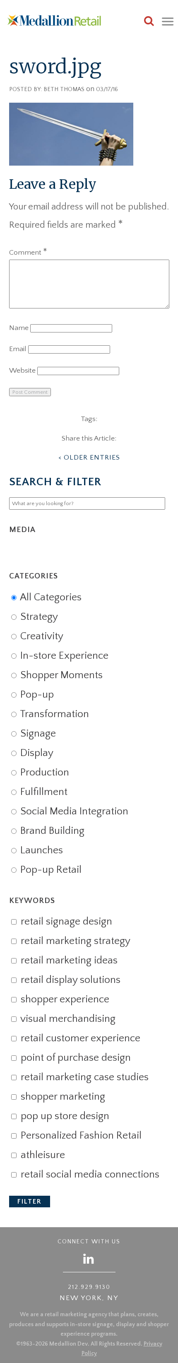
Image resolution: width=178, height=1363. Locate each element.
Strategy (38, 617)
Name (19, 328)
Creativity (40, 636)
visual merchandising (66, 1019)
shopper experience (63, 999)
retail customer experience (79, 1038)
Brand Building (51, 831)
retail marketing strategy (74, 941)
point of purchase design (74, 1058)
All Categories (50, 597)
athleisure (41, 1155)
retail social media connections (88, 1174)
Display (35, 753)
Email (17, 349)
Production (43, 772)
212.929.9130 (89, 1287)
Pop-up (36, 695)
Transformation (53, 714)
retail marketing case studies (83, 1077)
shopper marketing (61, 1097)
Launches (40, 850)
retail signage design (65, 921)
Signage (37, 733)
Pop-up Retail (50, 870)
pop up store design (63, 1116)
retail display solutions (69, 980)
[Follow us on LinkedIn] (89, 1258)
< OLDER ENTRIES (89, 457)
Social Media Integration (73, 811)
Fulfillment (42, 792)
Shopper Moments (60, 675)
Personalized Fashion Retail (80, 1135)
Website (22, 370)
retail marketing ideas (68, 960)
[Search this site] (149, 22)
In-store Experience (63, 656)
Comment (28, 252)
